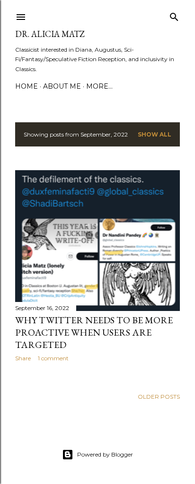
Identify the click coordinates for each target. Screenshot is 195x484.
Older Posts (159, 396)
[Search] (174, 15)
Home (26, 86)
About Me (62, 86)
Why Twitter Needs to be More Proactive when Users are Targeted (94, 332)
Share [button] (23, 358)
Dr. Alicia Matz (50, 33)
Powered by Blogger (105, 454)
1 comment (53, 358)
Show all (154, 134)
